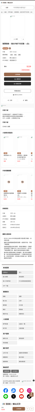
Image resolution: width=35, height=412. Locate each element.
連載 (4, 296)
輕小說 (5, 300)
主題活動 (21, 328)
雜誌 (4, 309)
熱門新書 (5, 324)
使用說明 (21, 338)
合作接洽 (15, 371)
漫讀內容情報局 (23, 353)
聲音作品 (5, 314)
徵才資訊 (21, 357)
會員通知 (21, 276)
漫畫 (5, 12)
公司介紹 (5, 353)
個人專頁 (5, 276)
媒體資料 (5, 357)
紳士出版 (12, 58)
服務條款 (5, 361)
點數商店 (21, 314)
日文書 (21, 305)
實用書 (5, 305)
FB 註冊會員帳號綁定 (25, 281)
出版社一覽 (22, 324)
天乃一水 (12, 52)
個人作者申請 (6, 281)
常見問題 (5, 342)
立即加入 (5, 272)
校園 (11, 54)
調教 (19, 54)
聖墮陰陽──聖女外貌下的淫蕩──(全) (23, 12)
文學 (20, 300)
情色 (15, 54)
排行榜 (5, 328)
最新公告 (5, 338)
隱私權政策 (22, 361)
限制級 (21, 309)
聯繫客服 (6, 371)
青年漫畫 (10, 12)
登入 (20, 272)
